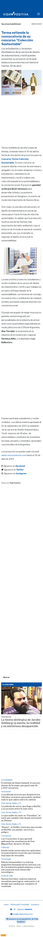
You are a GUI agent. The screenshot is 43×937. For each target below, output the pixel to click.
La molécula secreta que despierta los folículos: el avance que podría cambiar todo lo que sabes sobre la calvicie (21, 797)
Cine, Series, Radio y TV (11, 803)
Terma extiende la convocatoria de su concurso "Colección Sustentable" (17, 38)
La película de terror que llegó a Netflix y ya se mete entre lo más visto (21, 807)
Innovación (6, 791)
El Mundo (5, 847)
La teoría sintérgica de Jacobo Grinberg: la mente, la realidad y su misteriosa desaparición (20, 723)
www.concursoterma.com (13, 455)
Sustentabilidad (11, 23)
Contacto (35, 904)
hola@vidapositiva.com (23, 914)
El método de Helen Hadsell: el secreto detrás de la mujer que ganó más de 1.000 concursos (20, 785)
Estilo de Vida (7, 876)
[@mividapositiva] (14, 909)
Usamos (20, 909)
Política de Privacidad (19, 904)
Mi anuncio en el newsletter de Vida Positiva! (22, 920)
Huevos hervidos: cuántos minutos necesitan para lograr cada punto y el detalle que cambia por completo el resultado (20, 883)
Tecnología (6, 859)
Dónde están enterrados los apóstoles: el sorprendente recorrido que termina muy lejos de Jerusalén (21, 853)
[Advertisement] (21, 117)
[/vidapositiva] (11, 909)
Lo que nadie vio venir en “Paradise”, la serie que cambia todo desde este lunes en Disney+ (21, 818)
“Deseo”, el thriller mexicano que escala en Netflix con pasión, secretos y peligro (21, 829)
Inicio (6, 904)
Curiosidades (6, 780)
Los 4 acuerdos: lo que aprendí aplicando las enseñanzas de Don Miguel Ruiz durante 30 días (18, 841)
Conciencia (6, 717)
